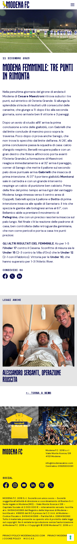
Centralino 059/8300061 (59, 466)
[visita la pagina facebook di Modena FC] (6, 485)
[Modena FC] (16, 4)
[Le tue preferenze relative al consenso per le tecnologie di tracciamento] (70, 537)
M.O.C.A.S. (29, 538)
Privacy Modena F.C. (59, 535)
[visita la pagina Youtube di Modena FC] (24, 485)
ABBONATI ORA (58, 425)
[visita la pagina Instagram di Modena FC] (15, 485)
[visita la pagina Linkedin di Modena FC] (33, 485)
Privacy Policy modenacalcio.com (24, 535)
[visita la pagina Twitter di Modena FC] (51, 485)
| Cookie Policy (12, 538)
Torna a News (38, 393)
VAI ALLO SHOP (19, 425)
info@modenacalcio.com (59, 463)
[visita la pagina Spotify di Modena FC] (42, 485)
